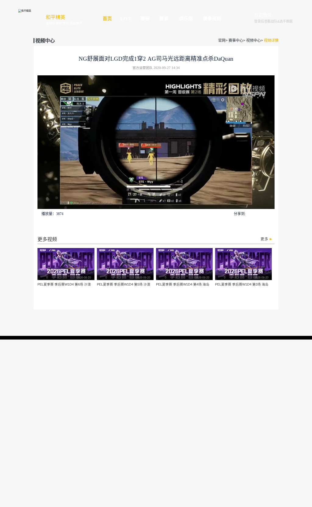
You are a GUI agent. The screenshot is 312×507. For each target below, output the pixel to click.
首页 (107, 18)
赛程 (145, 18)
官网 (221, 40)
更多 (264, 239)
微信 (256, 213)
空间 (263, 213)
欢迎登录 (263, 15)
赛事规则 (212, 18)
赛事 (163, 18)
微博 (271, 213)
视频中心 (253, 40)
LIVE (126, 18)
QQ (249, 214)
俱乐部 (186, 18)
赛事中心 (236, 40)
